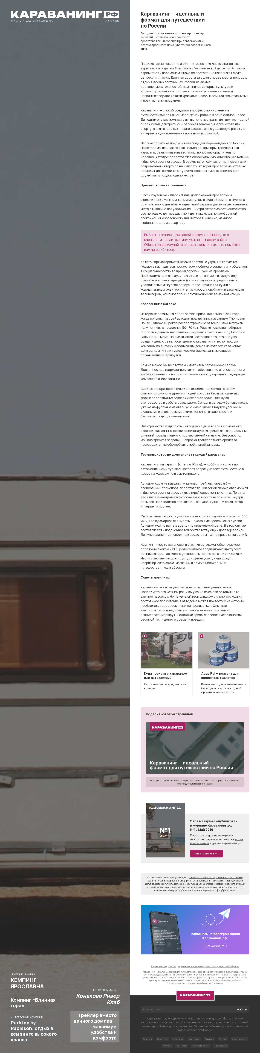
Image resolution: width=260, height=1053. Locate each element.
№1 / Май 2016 (112, 21)
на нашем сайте (214, 239)
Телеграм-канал (200, 1045)
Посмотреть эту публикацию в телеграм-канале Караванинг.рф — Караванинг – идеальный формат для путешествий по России (195, 782)
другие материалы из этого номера (211, 837)
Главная (147, 1039)
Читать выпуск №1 (206, 853)
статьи (231, 890)
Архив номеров (239, 1039)
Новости (167, 1045)
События (209, 1039)
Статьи (223, 1039)
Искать (241, 1009)
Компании (178, 1039)
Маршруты (194, 1039)
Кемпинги (162, 1039)
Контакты (182, 1045)
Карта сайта (221, 1045)
